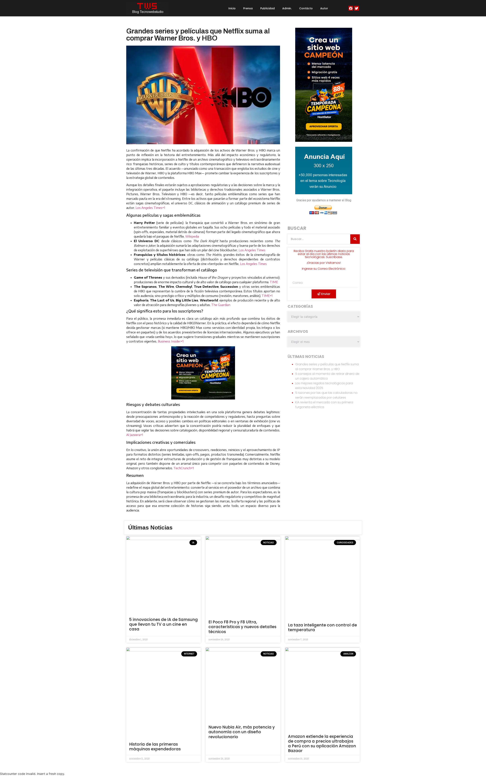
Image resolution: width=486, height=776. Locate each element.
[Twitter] (356, 8)
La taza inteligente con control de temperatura (322, 627)
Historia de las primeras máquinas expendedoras (155, 746)
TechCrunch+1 (184, 468)
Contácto (306, 8)
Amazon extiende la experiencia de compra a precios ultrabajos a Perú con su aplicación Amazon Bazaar (322, 744)
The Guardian (220, 305)
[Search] (355, 239)
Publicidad (267, 8)
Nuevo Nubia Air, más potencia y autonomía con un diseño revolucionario (241, 731)
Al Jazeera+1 (134, 435)
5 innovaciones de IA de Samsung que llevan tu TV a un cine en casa (163, 624)
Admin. (287, 8)
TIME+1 (267, 296)
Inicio (232, 8)
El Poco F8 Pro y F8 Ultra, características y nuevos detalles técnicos (242, 626)
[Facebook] (350, 8)
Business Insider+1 (171, 341)
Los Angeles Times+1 (150, 208)
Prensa (248, 8)
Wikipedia (192, 236)
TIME (274, 282)
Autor (324, 8)
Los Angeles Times (252, 250)
